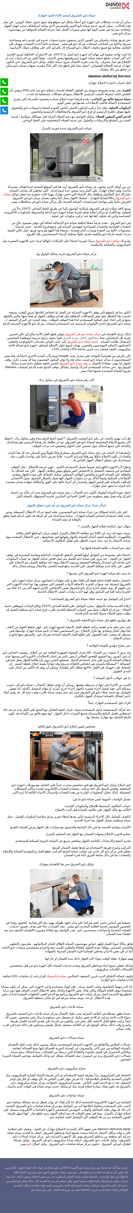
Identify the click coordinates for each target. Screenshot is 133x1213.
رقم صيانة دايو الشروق (73, 363)
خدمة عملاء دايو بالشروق (82, 341)
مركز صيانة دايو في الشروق (83, 334)
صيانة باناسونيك (56, 976)
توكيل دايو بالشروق (107, 241)
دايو (29, 1144)
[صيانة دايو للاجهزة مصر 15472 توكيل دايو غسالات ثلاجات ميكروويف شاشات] (117, 5)
